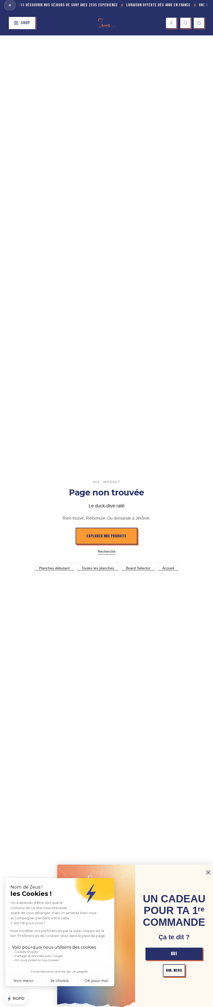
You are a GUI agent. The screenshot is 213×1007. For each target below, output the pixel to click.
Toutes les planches (98, 568)
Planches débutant (54, 568)
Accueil (168, 568)
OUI (174, 953)
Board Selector (138, 568)
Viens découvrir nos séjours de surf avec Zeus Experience (62, 5)
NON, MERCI (174, 970)
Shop (25, 23)
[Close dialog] (208, 872)
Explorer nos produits (106, 536)
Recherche (107, 551)
